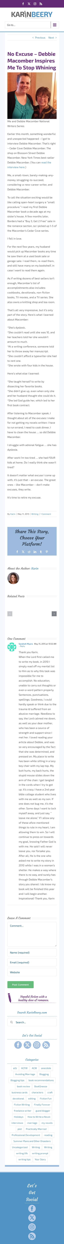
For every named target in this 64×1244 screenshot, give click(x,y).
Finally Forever (42, 1104)
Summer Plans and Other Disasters (32, 1141)
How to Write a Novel (39, 1116)
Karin (12, 514)
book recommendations (41, 1080)
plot (20, 1129)
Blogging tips (17, 1080)
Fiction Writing (22, 1104)
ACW (34, 1068)
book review (23, 1086)
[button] (9, 613)
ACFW (24, 1068)
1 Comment (46, 514)
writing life (22, 1153)
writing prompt (40, 1153)
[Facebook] (18, 1045)
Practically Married (36, 1129)
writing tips (24, 1159)
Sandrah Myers (26, 644)
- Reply (22, 646)
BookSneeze (40, 1086)
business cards (19, 1092)
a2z (15, 1068)
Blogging (44, 1074)
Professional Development (26, 1135)
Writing (34, 514)
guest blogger (43, 1110)
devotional (18, 1098)
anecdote (46, 1068)
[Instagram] (37, 1045)
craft (50, 1092)
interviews (17, 1122)
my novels (47, 1122)
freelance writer (22, 1110)
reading (48, 1135)
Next (51, 37)
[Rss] (46, 1045)
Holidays (18, 1116)
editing (32, 1098)
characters (37, 1092)
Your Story (40, 1159)
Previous (40, 37)
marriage (32, 1122)
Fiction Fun (46, 1098)
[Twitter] (27, 1045)
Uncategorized (20, 1147)
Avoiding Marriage (25, 1074)
